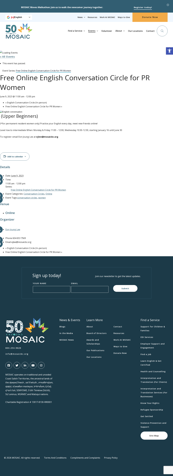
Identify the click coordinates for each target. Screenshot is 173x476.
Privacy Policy (111, 457)
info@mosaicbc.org (16, 354)
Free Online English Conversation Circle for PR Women (33, 106)
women (42, 197)
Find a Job (146, 354)
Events (91, 30)
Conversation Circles (34, 193)
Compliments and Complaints (85, 457)
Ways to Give (124, 17)
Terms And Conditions (55, 457)
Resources (92, 17)
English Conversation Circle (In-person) (26, 102)
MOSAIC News (66, 340)
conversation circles (27, 197)
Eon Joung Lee (12, 229)
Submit (125, 288)
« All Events (7, 56)
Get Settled (147, 416)
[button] (169, 51)
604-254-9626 (13, 348)
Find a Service (75, 30)
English (18, 17)
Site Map (154, 435)
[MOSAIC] (18, 36)
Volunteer (106, 30)
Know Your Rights (150, 403)
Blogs (62, 326)
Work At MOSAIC (107, 17)
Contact (150, 30)
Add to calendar (15, 156)
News (80, 17)
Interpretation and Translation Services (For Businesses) (154, 392)
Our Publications (95, 350)
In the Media (66, 333)
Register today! (143, 7)
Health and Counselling (153, 371)
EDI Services (147, 337)
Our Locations (135, 30)
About (118, 30)
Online (49, 193)
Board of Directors (96, 333)
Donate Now (150, 17)
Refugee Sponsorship (152, 409)
